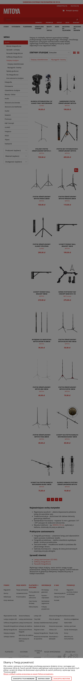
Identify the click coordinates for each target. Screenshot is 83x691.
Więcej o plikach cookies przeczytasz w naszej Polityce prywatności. (28, 674)
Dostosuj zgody (44, 678)
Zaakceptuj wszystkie (61, 678)
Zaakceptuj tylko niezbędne (23, 678)
